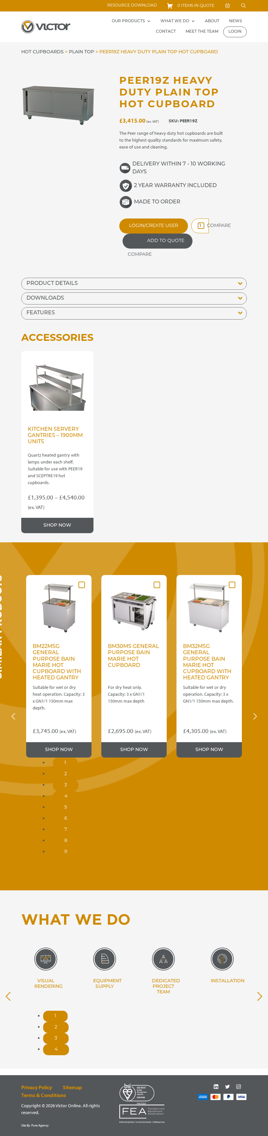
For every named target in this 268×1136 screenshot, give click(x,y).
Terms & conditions (43, 1095)
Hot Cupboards (42, 52)
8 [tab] (65, 840)
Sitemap (72, 1087)
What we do (174, 21)
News (235, 21)
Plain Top (81, 52)
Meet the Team (202, 32)
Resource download (132, 6)
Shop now (57, 525)
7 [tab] (65, 829)
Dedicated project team (166, 987)
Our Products (128, 21)
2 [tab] (65, 774)
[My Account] (227, 5)
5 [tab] (65, 807)
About (212, 21)
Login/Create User (153, 225)
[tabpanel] (58, 666)
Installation (227, 981)
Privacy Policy (36, 1087)
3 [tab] (65, 785)
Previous (13, 716)
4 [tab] (65, 796)
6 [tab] (65, 818)
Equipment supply (107, 984)
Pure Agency (40, 1125)
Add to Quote (165, 240)
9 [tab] (65, 851)
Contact (166, 32)
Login (235, 32)
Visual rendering (48, 984)
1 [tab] (65, 762)
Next (255, 716)
